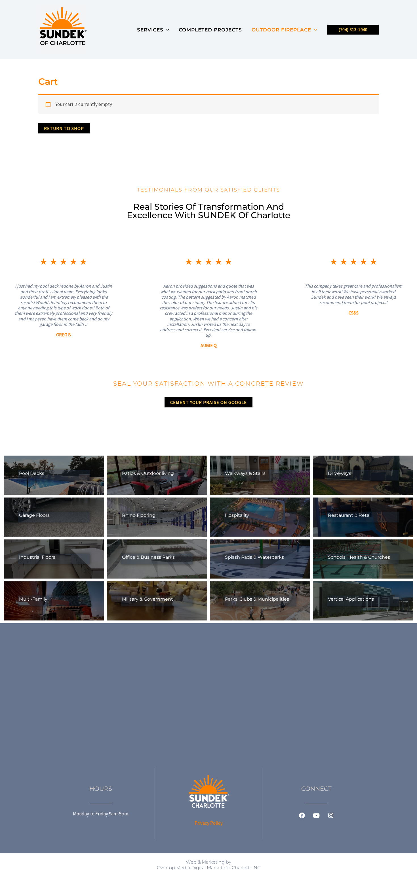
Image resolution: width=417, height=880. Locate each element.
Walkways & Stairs (245, 473)
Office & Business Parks (148, 557)
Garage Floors (34, 515)
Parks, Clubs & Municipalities (257, 599)
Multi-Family (33, 599)
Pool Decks (31, 473)
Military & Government (147, 599)
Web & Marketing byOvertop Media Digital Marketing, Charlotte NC (208, 865)
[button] (166, 29)
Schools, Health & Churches (359, 557)
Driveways (339, 473)
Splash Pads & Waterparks (254, 557)
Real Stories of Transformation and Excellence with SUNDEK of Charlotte (208, 210)
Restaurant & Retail (350, 515)
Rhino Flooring (138, 515)
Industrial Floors (37, 557)
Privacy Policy (209, 823)
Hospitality (237, 515)
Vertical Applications (351, 599)
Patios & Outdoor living (148, 473)
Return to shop (64, 128)
